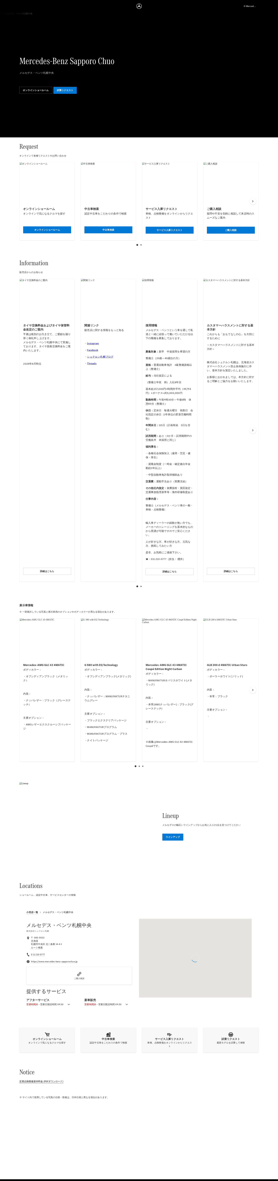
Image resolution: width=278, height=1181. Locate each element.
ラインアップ (173, 837)
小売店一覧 (32, 912)
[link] (37, 947)
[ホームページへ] (139, 6)
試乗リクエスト (65, 90)
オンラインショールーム (36, 90)
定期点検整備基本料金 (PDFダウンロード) (41, 1081)
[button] (79, 976)
